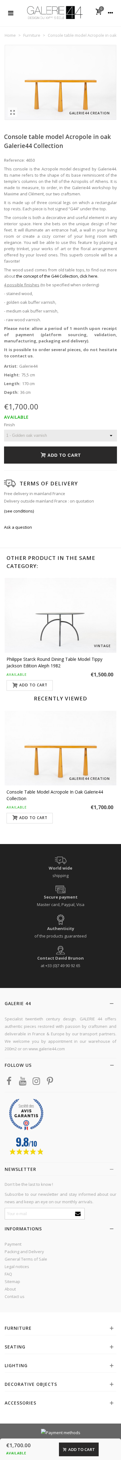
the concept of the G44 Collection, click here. (57, 276)
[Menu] (10, 12)
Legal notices (17, 1266)
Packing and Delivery (24, 1251)
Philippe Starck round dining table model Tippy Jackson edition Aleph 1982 (54, 662)
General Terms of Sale (26, 1259)
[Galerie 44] (55, 12)
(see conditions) (19, 511)
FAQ (8, 1274)
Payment (13, 1244)
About (10, 1289)
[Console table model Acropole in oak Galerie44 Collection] (12, 112)
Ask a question (18, 527)
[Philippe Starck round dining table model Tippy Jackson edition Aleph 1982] (60, 615)
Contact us (15, 1296)
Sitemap (12, 1281)
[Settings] (110, 12)
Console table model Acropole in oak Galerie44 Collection (55, 795)
